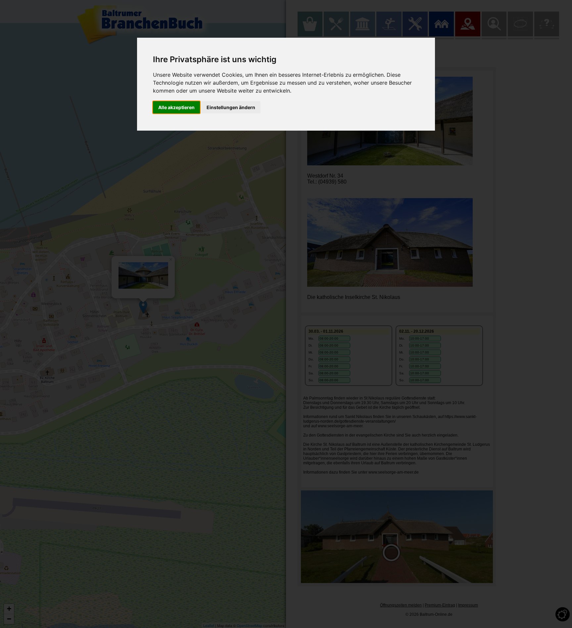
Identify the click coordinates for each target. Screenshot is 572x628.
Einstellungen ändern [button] (231, 107)
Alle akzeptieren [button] (176, 107)
